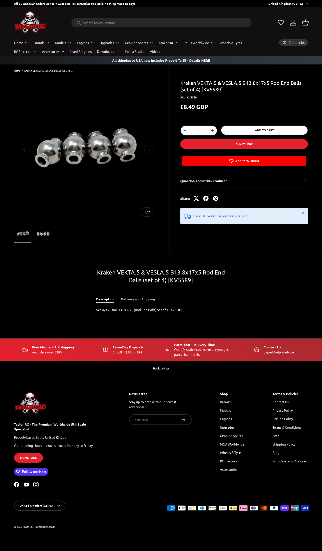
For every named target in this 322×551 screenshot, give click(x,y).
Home (18, 43)
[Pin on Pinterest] (215, 198)
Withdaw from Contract (290, 461)
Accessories (51, 51)
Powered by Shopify (44, 526)
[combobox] (161, 22)
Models (60, 43)
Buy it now (244, 144)
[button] (305, 22)
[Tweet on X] (196, 198)
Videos (155, 51)
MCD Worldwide (197, 43)
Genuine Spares (136, 43)
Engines (83, 43)
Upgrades (107, 43)
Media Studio (135, 51)
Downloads (105, 51)
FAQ (275, 436)
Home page (28, 458)
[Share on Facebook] (206, 198)
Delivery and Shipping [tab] (138, 299)
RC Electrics (22, 51)
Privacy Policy (282, 410)
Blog (276, 453)
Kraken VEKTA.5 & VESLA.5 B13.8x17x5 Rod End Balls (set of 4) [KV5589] (49, 71)
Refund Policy (282, 419)
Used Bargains (81, 51)
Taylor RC (28, 526)
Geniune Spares (231, 436)
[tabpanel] (161, 309)
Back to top (161, 368)
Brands (39, 43)
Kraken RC (166, 43)
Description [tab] (105, 299)
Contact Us (280, 402)
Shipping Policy (283, 444)
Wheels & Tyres (231, 43)
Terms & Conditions (286, 427)
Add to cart (264, 130)
